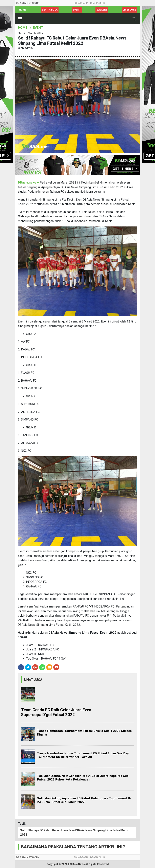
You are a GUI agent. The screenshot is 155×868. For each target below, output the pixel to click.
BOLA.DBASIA (81, 2)
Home (22, 9)
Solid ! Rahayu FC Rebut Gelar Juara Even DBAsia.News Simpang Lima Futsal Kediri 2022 (74, 832)
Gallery (101, 9)
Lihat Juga (33, 680)
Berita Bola (50, 9)
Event (77, 9)
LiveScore (129, 9)
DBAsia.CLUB (97, 2)
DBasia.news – (29, 182)
